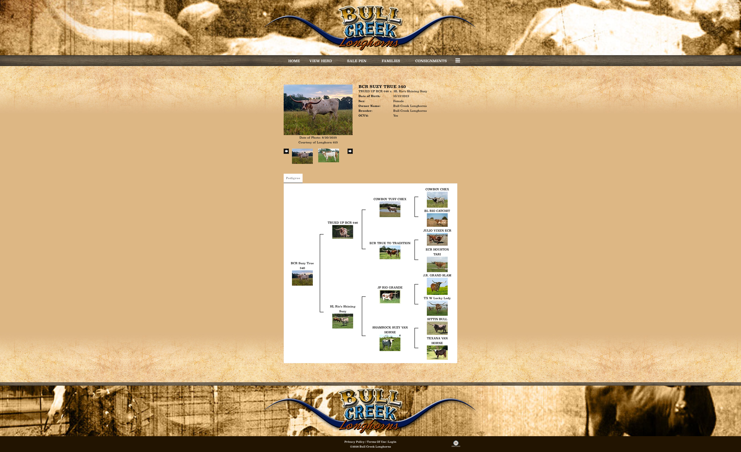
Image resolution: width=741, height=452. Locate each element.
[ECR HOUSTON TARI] (437, 264)
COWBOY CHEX (437, 189)
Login (392, 441)
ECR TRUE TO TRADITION (390, 243)
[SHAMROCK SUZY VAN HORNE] (390, 342)
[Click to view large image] (318, 109)
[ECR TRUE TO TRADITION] (390, 252)
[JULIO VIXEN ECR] (437, 239)
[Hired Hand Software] (456, 444)
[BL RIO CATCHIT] (437, 219)
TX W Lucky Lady (437, 298)
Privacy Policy (354, 441)
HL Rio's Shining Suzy (410, 91)
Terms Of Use (376, 441)
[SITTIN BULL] (437, 327)
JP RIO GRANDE (390, 287)
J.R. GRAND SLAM (437, 275)
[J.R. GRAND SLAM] (437, 286)
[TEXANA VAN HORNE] (437, 352)
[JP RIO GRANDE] (390, 296)
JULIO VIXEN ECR (437, 230)
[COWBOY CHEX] (437, 199)
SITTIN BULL (437, 319)
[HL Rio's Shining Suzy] (342, 320)
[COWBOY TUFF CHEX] (390, 209)
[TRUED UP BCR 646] (342, 231)
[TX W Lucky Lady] (437, 307)
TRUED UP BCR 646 (374, 91)
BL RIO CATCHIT (437, 210)
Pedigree (293, 178)
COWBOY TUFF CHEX (390, 199)
